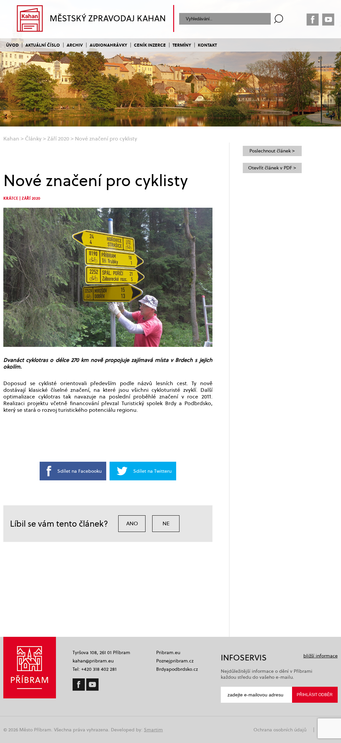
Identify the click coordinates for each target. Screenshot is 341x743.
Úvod (12, 45)
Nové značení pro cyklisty (106, 138)
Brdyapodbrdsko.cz (177, 669)
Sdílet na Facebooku (79, 471)
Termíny (181, 45)
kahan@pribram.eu (93, 660)
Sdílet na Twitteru (152, 471)
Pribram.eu (168, 652)
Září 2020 (58, 138)
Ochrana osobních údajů (279, 729)
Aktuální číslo (42, 45)
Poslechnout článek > (272, 150)
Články (33, 138)
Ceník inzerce (150, 45)
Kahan (11, 138)
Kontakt (207, 45)
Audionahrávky (108, 45)
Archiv (75, 45)
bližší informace (320, 655)
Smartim (153, 729)
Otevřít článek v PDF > (272, 167)
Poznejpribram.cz (174, 660)
